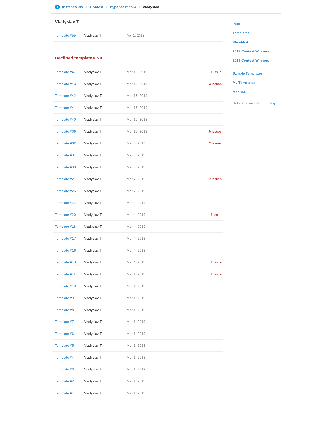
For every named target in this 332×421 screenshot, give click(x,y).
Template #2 (64, 381)
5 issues (215, 131)
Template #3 (64, 369)
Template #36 (65, 131)
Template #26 (65, 191)
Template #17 (65, 238)
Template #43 (65, 84)
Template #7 (64, 322)
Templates (241, 33)
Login (273, 103)
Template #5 (64, 345)
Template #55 (65, 35)
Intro (236, 23)
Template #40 (65, 119)
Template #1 (64, 393)
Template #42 (65, 96)
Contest (96, 7)
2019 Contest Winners (251, 60)
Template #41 (65, 107)
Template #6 (64, 334)
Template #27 (65, 179)
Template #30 (65, 167)
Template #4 (64, 357)
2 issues (215, 143)
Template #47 (65, 72)
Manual (239, 92)
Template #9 (64, 298)
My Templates (244, 82)
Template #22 (65, 203)
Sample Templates (248, 73)
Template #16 (65, 250)
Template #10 (65, 286)
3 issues (215, 84)
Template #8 (64, 310)
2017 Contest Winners (251, 51)
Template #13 (65, 262)
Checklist (240, 42)
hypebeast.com (123, 7)
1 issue (216, 72)
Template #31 (65, 155)
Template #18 (65, 226)
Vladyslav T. (93, 35)
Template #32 (65, 143)
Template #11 (65, 274)
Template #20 (65, 215)
